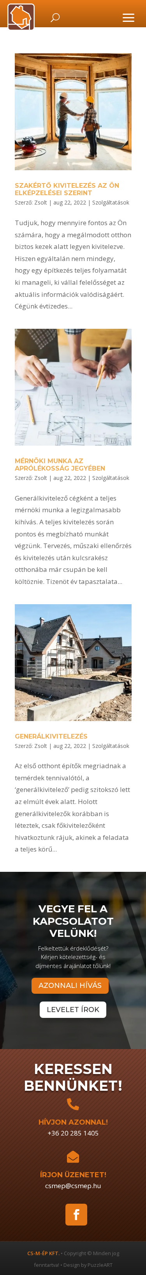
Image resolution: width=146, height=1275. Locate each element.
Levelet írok (73, 1009)
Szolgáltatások (110, 202)
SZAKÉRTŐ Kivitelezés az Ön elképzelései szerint (67, 189)
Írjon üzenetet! (73, 1175)
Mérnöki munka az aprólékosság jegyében (60, 464)
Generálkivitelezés (51, 736)
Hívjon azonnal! (73, 1122)
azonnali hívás (70, 985)
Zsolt (40, 202)
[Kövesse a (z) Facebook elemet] (76, 1215)
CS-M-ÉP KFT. (43, 1253)
